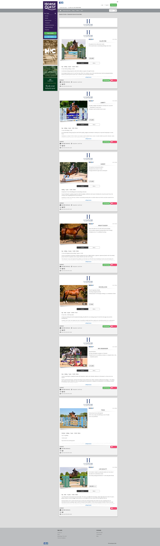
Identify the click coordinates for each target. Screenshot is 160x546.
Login (102, 5)
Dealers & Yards (62, 14)
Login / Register (50, 36)
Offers (77, 10)
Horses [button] (46, 16)
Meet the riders (99, 532)
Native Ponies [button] (48, 20)
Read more (88, 77)
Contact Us (59, 532)
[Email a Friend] (92, 39)
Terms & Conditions (61, 538)
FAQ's (58, 534)
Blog (73, 10)
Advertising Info (66, 10)
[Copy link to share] (93, 39)
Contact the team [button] (63, 7)
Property (47, 29)
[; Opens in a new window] (88, 26)
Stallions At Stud (48, 27)
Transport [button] (47, 22)
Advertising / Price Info (62, 536)
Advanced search (113, 7)
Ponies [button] (46, 18)
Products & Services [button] (49, 25)
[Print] (90, 39)
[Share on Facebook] (89, 39)
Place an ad (113, 5)
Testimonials (99, 534)
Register (107, 5)
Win (82, 10)
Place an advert (50, 33)
